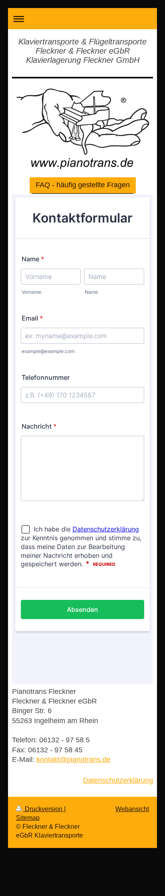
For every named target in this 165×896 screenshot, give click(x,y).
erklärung (138, 780)
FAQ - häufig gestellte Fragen (83, 184)
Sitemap (28, 817)
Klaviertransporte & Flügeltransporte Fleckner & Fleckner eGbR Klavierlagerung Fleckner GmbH (82, 50)
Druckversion (43, 808)
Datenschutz (103, 780)
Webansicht (132, 808)
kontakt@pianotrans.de (73, 759)
